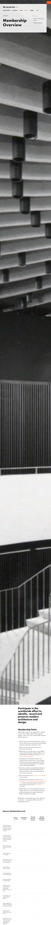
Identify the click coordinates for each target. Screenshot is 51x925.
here (24, 800)
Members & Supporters (37, 23)
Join (49, 2)
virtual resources (38, 775)
